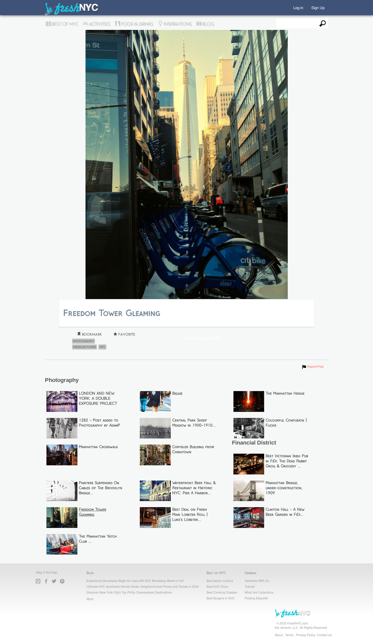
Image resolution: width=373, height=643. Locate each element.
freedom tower (84, 346)
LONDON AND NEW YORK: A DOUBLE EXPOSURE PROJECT (98, 399)
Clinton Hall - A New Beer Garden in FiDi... (285, 512)
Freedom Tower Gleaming (92, 512)
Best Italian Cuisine (220, 580)
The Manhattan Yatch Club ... (98, 539)
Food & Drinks (136, 24)
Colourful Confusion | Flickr (286, 423)
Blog (207, 24)
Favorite (126, 334)
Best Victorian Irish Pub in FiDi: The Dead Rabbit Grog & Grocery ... (287, 461)
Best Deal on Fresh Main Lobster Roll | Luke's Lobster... (190, 515)
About (279, 635)
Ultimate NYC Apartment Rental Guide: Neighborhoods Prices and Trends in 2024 (143, 586)
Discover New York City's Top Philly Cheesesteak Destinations (129, 592)
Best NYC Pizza (217, 586)
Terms (289, 635)
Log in (298, 7)
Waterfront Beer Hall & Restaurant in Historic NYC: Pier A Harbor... (194, 488)
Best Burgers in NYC (221, 598)
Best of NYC (64, 24)
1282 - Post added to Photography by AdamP (99, 423)
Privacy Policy (305, 635)
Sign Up (318, 7)
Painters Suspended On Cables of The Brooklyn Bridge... (100, 488)
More (90, 599)
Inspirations (177, 24)
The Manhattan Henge (285, 393)
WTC (102, 346)
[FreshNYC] (72, 14)
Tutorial (250, 586)
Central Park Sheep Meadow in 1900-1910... (193, 423)
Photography (83, 341)
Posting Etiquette (256, 598)
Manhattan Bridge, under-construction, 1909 (284, 488)
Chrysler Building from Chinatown (193, 449)
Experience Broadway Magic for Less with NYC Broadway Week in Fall (135, 580)
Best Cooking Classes (222, 592)
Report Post (312, 366)
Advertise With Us (257, 580)
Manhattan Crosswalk (98, 447)
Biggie (177, 393)
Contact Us (324, 635)
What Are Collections (259, 592)
